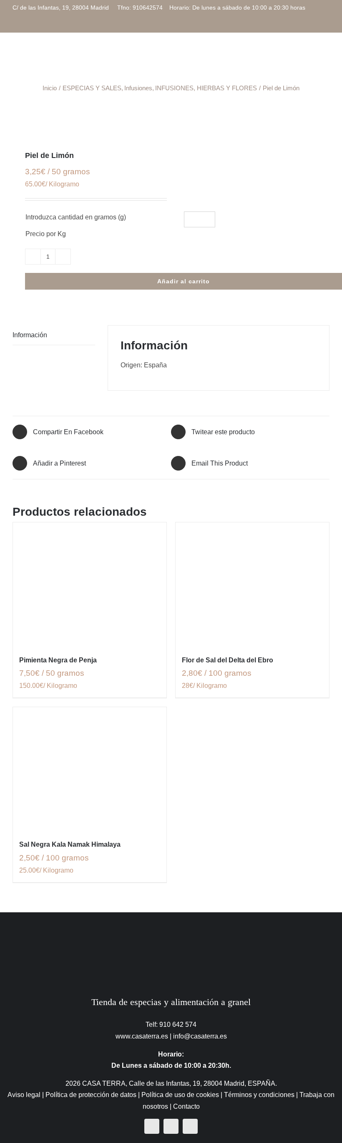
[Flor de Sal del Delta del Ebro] (252, 583)
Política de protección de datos (90, 1094)
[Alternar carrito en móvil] (296, 55)
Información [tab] (30, 335)
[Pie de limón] (171, 124)
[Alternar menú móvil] (326, 55)
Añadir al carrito (183, 281)
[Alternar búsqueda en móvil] (311, 55)
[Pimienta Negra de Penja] (89, 583)
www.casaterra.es (142, 1036)
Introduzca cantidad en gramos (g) (75, 217)
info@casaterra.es (200, 1036)
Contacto (186, 1106)
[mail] (190, 1126)
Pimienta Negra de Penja (58, 660)
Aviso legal (24, 1094)
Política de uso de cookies (180, 1094)
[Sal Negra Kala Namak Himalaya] (89, 768)
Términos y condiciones (259, 1094)
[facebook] (151, 1126)
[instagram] (171, 1126)
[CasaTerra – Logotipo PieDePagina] (171, 928)
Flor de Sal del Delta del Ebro (227, 660)
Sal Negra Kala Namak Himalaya (70, 844)
